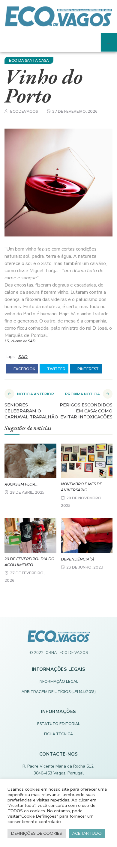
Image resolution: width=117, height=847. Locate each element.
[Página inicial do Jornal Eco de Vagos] (58, 639)
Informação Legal (58, 681)
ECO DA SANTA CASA (29, 60)
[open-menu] (108, 42)
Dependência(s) (77, 559)
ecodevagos (24, 111)
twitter (55, 369)
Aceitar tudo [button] (87, 833)
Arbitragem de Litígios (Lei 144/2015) (59, 691)
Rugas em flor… (21, 484)
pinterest (87, 369)
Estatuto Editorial (58, 723)
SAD (23, 356)
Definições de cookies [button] (36, 833)
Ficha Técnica (58, 734)
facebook (24, 369)
